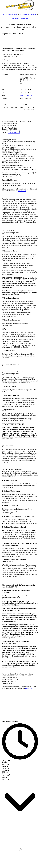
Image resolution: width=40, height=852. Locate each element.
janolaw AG (22, 191)
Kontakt (34, 14)
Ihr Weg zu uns (24, 14)
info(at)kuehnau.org (27, 96)
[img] (20, 5)
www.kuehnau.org (14, 133)
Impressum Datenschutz (20, 18)
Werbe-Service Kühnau (10, 14)
